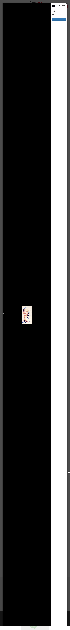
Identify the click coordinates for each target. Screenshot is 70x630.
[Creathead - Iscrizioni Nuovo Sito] (35, 628)
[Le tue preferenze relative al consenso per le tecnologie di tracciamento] (69, 472)
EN (6, 627)
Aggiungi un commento (59, 27)
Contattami (59, 19)
